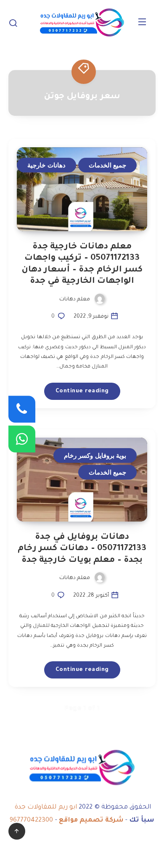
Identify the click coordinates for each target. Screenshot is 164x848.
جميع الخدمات (108, 165)
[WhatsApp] (21, 438)
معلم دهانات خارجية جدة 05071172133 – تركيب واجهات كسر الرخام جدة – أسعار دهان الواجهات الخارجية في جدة (82, 265)
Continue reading (82, 391)
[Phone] (21, 409)
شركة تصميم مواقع (91, 820)
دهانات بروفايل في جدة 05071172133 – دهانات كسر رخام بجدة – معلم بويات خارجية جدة (82, 549)
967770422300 (31, 820)
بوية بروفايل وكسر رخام (95, 455)
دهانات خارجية (46, 165)
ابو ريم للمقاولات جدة (46, 807)
